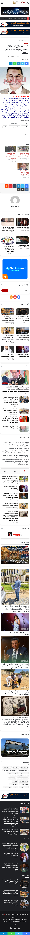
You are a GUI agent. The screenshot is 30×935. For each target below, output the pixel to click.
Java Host (11, 919)
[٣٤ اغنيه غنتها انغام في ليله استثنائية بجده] (22, 349)
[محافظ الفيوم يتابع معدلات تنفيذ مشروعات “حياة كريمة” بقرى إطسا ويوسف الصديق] (24, 411)
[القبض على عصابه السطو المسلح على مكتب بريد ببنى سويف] (23, 149)
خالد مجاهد (11, 778)
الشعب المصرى (23, 773)
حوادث (20, 40)
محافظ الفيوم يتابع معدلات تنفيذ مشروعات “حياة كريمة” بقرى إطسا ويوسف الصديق (10, 410)
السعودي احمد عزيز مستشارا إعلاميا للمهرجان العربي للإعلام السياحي (7, 356)
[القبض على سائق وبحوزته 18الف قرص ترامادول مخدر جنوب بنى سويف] (10, 149)
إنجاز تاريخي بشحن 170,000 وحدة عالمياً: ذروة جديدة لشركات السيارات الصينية (16, 754)
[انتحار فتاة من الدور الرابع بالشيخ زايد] (22, 222)
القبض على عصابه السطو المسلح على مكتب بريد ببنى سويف (23, 154)
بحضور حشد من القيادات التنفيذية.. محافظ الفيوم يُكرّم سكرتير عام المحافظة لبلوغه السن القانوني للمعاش (15, 389)
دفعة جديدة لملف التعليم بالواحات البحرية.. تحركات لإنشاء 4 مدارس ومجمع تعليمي (8, 338)
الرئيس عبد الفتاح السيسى (9, 770)
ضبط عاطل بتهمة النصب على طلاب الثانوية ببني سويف (24, 172)
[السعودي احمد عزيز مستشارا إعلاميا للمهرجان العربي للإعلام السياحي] (7, 349)
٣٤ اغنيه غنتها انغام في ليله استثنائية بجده (22, 355)
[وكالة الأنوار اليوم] (19, 3)
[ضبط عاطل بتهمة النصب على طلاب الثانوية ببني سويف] (23, 166)
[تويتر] (22, 186)
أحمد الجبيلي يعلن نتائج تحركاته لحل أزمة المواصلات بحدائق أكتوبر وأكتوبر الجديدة (16, 562)
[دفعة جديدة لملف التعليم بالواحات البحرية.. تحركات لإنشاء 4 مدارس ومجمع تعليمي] (7, 330)
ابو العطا (16, 767)
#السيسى (24, 767)
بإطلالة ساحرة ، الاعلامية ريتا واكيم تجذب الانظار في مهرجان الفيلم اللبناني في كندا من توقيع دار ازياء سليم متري (10, 419)
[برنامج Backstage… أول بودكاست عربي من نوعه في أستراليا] (22, 311)
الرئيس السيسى (23, 770)
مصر (16, 787)
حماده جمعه (23, 56)
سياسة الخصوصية (17, 921)
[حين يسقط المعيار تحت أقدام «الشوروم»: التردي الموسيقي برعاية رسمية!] (22, 330)
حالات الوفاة (14, 775)
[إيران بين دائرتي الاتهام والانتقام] (24, 429)
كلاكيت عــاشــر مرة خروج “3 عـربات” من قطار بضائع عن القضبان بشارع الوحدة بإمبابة (8, 229)
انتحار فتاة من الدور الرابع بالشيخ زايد (22, 228)
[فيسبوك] (26, 186)
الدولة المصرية (7, 767)
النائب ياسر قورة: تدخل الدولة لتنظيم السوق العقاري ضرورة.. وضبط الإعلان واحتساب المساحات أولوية (10, 496)
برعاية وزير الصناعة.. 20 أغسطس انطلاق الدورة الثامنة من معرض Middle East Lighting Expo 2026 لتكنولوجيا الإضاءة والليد (15, 444)
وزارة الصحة (7, 787)
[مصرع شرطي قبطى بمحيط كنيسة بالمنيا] (22, 240)
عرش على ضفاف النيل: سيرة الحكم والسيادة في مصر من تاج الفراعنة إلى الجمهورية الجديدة (8, 319)
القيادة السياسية (12, 773)
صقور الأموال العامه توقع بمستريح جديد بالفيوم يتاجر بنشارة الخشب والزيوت (9, 248)
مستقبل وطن (24, 787)
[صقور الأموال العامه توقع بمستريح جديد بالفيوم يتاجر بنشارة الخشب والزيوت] (7, 240)
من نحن (10, 921)
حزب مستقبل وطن (23, 778)
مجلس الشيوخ (24, 784)
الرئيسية (25, 40)
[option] (15, 555)
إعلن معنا (15, 924)
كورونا (15, 781)
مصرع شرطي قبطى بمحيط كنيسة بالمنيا (23, 246)
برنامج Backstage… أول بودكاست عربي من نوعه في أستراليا (22, 318)
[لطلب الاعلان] (15, 796)
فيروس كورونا (24, 781)
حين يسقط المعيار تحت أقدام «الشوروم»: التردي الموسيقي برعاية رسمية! (22, 337)
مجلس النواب (13, 784)
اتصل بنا (5, 921)
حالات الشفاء (24, 775)
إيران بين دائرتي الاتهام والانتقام (10, 427)
